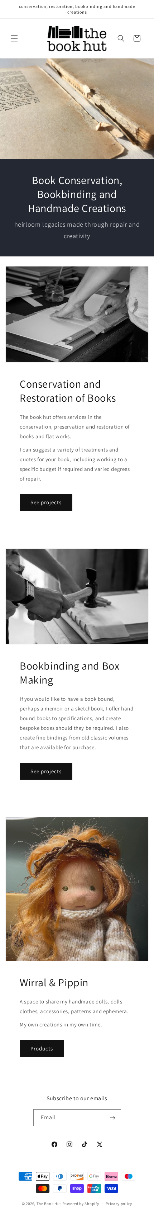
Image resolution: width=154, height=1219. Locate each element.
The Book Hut (49, 1203)
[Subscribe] (113, 1117)
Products (41, 1048)
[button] (14, 38)
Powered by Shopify (80, 1203)
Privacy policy (119, 1203)
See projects (46, 502)
